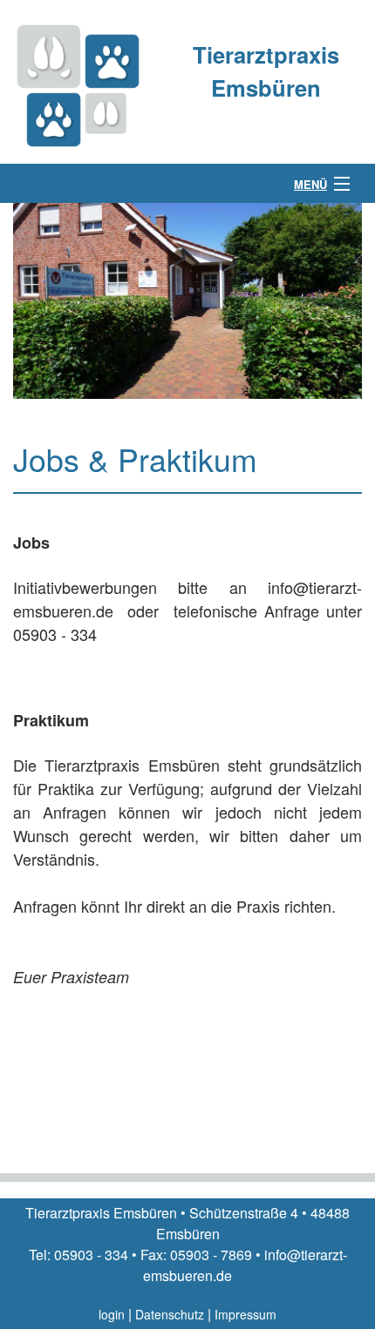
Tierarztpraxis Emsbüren (266, 71)
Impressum (245, 1314)
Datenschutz (169, 1314)
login (112, 1314)
